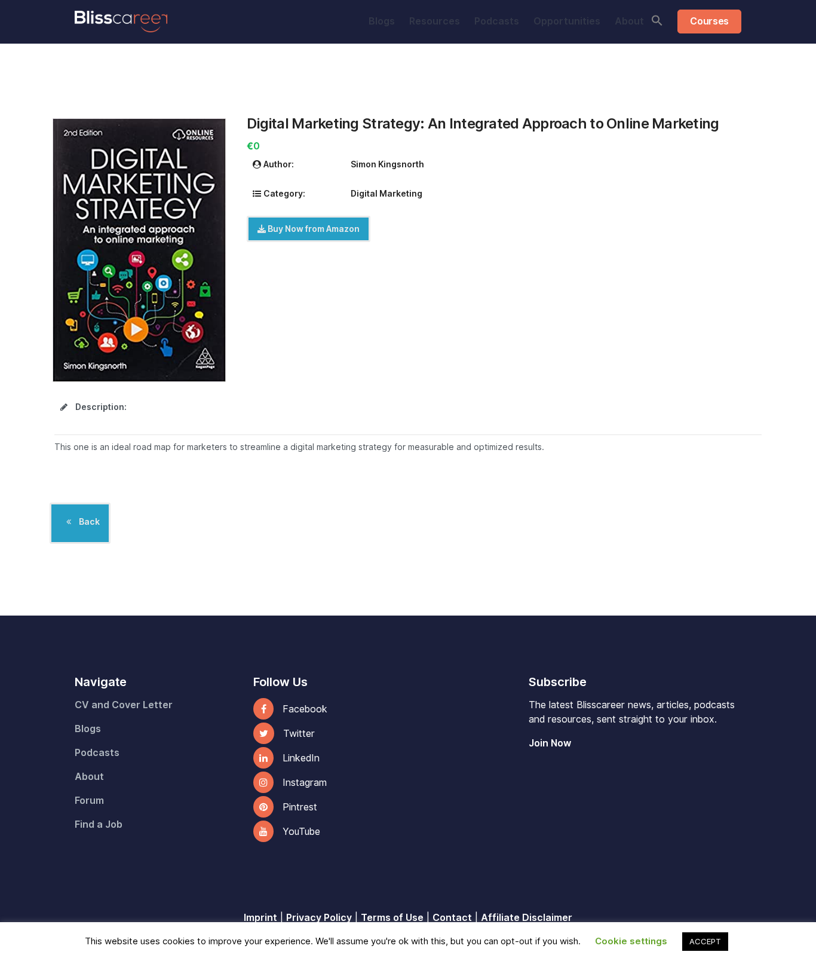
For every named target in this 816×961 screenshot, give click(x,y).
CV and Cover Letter (124, 705)
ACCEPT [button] (705, 941)
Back (88, 522)
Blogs (382, 21)
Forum (89, 800)
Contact (452, 917)
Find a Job (98, 824)
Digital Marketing (386, 193)
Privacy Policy (319, 917)
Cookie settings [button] (631, 941)
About (629, 21)
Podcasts (496, 21)
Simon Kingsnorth (387, 164)
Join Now (550, 743)
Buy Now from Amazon (313, 229)
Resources (434, 21)
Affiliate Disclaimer (526, 917)
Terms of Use (392, 917)
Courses (709, 21)
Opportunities (566, 21)
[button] (657, 20)
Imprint (260, 917)
